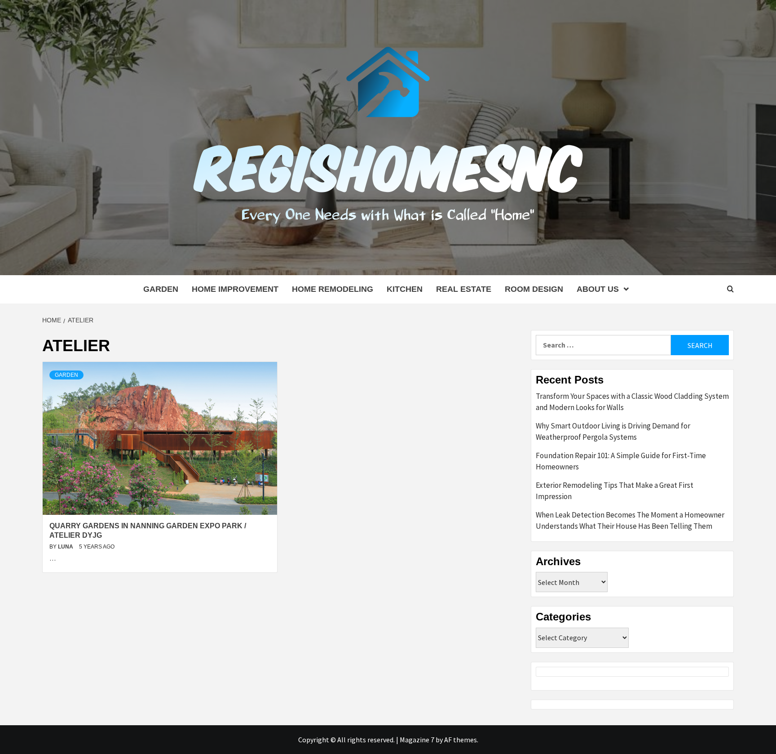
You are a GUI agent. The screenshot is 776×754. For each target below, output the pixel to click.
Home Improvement (235, 289)
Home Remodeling (332, 289)
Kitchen (405, 289)
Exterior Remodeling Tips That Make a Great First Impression (614, 491)
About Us (598, 289)
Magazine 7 (417, 739)
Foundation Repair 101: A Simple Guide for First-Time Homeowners (621, 461)
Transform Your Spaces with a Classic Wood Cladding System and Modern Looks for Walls (632, 402)
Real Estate (463, 289)
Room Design (534, 289)
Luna (66, 547)
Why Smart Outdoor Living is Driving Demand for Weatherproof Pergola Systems (613, 431)
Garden (160, 289)
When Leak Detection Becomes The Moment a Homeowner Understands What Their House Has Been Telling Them (630, 520)
